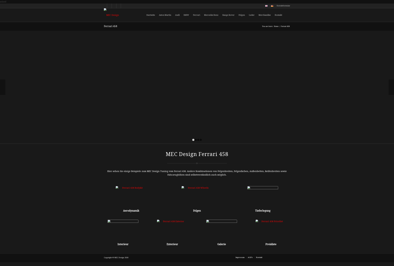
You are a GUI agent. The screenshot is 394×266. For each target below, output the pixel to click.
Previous (2, 87)
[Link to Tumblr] (123, 6)
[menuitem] (266, 6)
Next (391, 87)
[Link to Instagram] (118, 6)
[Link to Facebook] (114, 6)
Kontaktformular (283, 6)
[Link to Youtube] (109, 6)
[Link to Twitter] (105, 6)
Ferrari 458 (110, 26)
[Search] (287, 15)
